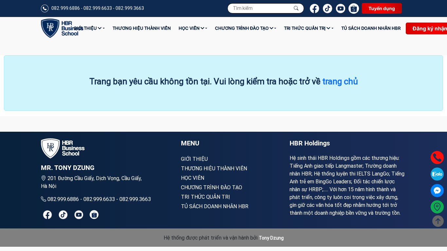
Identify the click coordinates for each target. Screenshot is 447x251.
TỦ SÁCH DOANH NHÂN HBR (371, 28)
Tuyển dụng (381, 8)
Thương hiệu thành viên (142, 28)
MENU (190, 143)
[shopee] (94, 214)
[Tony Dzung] (62, 28)
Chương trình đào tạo (242, 28)
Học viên (190, 28)
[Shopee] (354, 8)
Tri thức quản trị (305, 28)
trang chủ (340, 81)
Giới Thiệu (86, 28)
